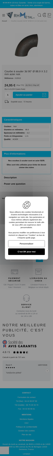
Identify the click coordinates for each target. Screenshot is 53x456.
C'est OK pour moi (27, 252)
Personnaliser (26, 244)
